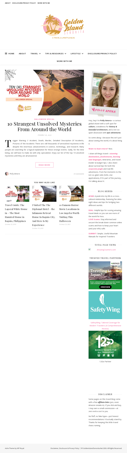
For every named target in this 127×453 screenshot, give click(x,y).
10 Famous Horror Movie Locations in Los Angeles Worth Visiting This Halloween (69, 213)
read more (44, 165)
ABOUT (8, 3)
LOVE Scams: (94, 219)
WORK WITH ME (44, 3)
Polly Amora (15, 174)
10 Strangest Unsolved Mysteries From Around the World (44, 126)
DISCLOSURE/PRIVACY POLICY (24, 3)
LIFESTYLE (76, 53)
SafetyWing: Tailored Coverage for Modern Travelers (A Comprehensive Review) (105, 325)
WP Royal (20, 448)
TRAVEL (34, 53)
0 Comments (79, 174)
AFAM (91, 196)
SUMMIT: (93, 233)
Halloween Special (44, 119)
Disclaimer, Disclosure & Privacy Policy (65, 448)
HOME (11, 53)
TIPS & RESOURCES (54, 53)
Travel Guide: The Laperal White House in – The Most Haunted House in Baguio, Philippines (16, 213)
